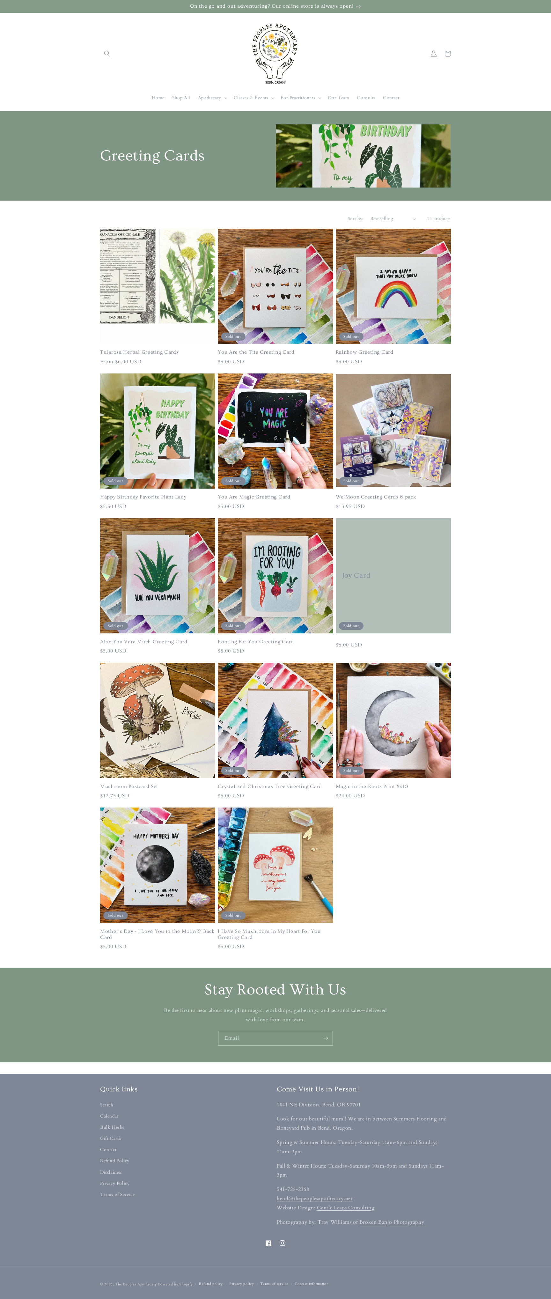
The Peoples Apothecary (136, 1284)
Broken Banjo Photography (391, 1222)
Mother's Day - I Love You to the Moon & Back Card (157, 934)
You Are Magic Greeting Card (254, 497)
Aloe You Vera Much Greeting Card (143, 642)
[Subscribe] (326, 1038)
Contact (108, 1150)
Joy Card (356, 575)
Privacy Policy (114, 1183)
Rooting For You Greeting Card (256, 642)
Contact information (311, 1283)
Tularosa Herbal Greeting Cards (139, 352)
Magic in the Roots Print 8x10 (372, 786)
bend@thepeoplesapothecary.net (314, 1198)
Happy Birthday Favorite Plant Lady (143, 497)
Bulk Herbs (112, 1127)
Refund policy (211, 1283)
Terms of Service (117, 1195)
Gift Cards (110, 1138)
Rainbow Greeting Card (364, 352)
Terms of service (274, 1283)
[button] (107, 54)
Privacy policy (241, 1283)
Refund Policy (114, 1161)
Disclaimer (111, 1172)
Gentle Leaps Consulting (346, 1207)
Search (107, 1105)
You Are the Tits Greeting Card (256, 352)
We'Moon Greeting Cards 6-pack (376, 497)
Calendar (109, 1116)
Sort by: (356, 219)
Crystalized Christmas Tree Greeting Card (270, 786)
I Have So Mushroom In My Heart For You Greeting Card (269, 934)
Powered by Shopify (175, 1284)
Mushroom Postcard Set (129, 786)
